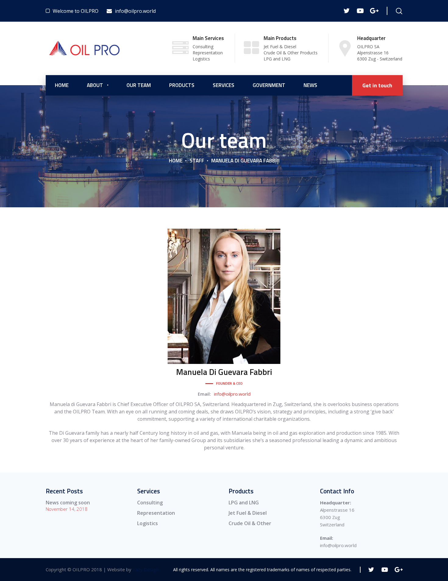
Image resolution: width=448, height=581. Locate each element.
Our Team (138, 85)
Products (181, 85)
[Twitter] (346, 10)
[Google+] (374, 10)
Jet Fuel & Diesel (248, 513)
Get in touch (377, 85)
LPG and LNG (244, 502)
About (95, 85)
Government (269, 85)
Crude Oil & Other (250, 523)
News (310, 85)
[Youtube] (360, 10)
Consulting (150, 502)
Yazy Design (145, 569)
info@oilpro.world (232, 394)
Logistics (147, 523)
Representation (156, 513)
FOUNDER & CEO (229, 383)
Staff (197, 161)
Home (62, 85)
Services (223, 85)
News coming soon (68, 502)
